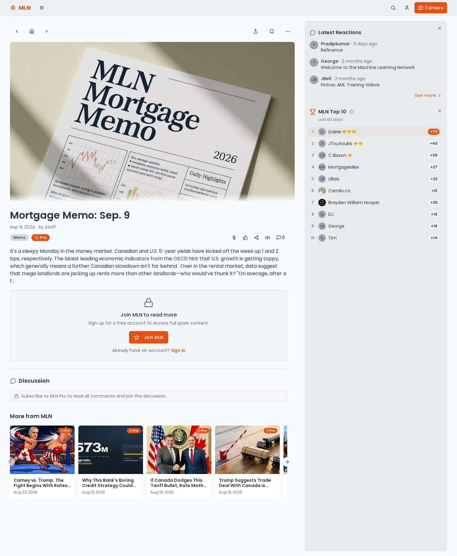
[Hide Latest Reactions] (439, 28)
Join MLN (153, 337)
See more (425, 95)
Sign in (178, 350)
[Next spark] (46, 31)
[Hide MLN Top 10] (439, 111)
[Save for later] (272, 31)
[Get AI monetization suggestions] (234, 238)
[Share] (255, 31)
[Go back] (17, 31)
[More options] (288, 31)
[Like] (245, 238)
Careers (434, 8)
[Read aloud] (268, 238)
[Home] (32, 31)
